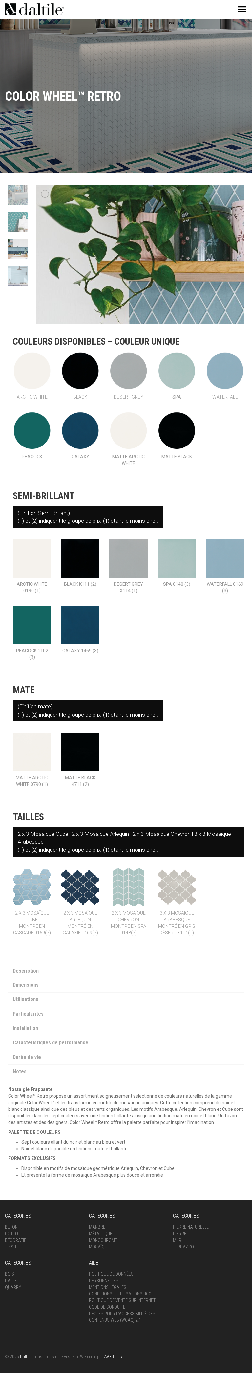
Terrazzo (183, 1246)
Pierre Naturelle (191, 1227)
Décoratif (15, 1240)
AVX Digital (114, 1356)
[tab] (126, 971)
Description (26, 971)
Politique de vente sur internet (122, 1300)
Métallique (100, 1233)
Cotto (11, 1233)
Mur (177, 1240)
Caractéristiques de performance (50, 1043)
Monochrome (103, 1240)
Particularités (28, 1014)
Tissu (10, 1246)
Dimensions (26, 985)
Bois (9, 1274)
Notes (20, 1071)
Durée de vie (27, 1057)
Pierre (179, 1233)
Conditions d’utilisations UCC (120, 1293)
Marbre (97, 1227)
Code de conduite (107, 1307)
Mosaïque (99, 1246)
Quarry (13, 1287)
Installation (25, 1028)
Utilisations (25, 999)
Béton (11, 1227)
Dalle (11, 1280)
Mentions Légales (107, 1287)
